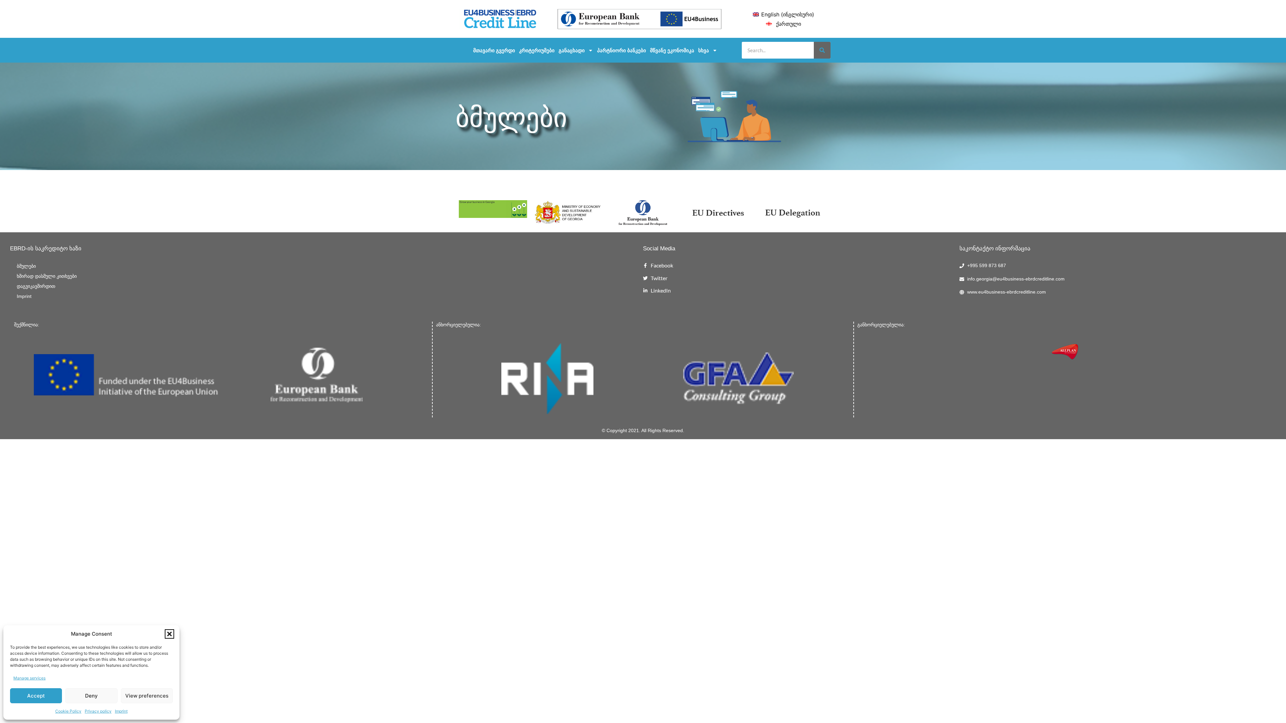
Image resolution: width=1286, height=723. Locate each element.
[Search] (822, 50)
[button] (169, 634)
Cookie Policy (68, 711)
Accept (36, 696)
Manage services (29, 677)
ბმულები (26, 266)
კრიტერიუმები (537, 50)
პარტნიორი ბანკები (621, 50)
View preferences (146, 696)
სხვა (703, 50)
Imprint (121, 711)
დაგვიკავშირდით (36, 286)
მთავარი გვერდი (494, 50)
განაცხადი (572, 50)
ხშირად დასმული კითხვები (47, 276)
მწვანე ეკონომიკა (672, 50)
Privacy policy (98, 711)
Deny (91, 696)
